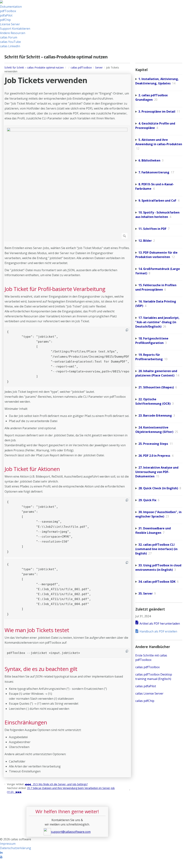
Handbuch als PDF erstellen (158, 631)
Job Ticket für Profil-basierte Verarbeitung (55, 289)
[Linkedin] (1, 852)
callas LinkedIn (10, 46)
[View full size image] (67, 183)
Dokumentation (11, 7)
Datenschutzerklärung (15, 848)
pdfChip (5, 20)
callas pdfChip (144, 701)
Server (99, 67)
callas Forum (8, 37)
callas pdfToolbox (81, 67)
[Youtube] (1, 856)
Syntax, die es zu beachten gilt (41, 669)
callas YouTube (10, 42)
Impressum (8, 844)
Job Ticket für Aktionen (32, 469)
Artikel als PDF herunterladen (160, 623)
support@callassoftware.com (71, 832)
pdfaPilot (6, 15)
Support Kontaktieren (15, 29)
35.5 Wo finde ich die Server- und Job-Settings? (60, 784)
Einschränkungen (26, 722)
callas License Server (149, 693)
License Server (10, 24)
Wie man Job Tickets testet (37, 630)
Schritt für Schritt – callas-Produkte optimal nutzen (34, 67)
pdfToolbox (8, 11)
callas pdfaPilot (145, 686)
